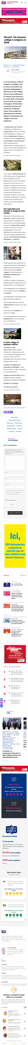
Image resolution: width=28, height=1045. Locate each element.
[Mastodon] (1, 701)
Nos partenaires (11, 947)
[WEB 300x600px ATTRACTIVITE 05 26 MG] (15, 546)
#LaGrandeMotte (7, 734)
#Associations (7, 615)
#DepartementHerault (19, 65)
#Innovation (7, 581)
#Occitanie (18, 431)
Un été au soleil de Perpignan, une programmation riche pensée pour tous (16, 633)
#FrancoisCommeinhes (9, 740)
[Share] (1, 706)
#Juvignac (11, 431)
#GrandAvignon (16, 590)
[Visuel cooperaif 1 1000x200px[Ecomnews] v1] (14, 21)
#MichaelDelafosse (8, 742)
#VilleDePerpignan (15, 627)
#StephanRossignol (8, 747)
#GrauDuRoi (10, 733)
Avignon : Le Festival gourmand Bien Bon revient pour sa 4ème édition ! (17, 596)
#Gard (4, 733)
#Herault (19, 428)
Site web (7, 484)
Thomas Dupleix (15, 69)
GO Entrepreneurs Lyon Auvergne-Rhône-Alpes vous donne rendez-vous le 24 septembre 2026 (17, 608)
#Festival (6, 627)
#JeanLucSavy (15, 66)
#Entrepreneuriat (8, 602)
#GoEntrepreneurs (19, 602)
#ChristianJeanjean (8, 739)
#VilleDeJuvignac (11, 428)
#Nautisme (14, 581)
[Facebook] (1, 699)
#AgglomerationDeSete (9, 737)
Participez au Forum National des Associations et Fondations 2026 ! (18, 622)
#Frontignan (15, 731)
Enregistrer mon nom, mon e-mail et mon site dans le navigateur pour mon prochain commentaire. (15, 492)
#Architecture (7, 65)
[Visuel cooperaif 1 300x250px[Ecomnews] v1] (15, 654)
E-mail (6, 478)
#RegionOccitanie (15, 744)
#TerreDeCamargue (8, 748)
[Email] (1, 704)
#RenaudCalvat (11, 425)
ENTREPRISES (4, 982)
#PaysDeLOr (6, 744)
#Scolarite (19, 425)
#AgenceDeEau (7, 736)
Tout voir (22, 575)
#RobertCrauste (7, 745)
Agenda (3, 973)
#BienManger (7, 590)
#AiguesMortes (7, 731)
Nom (6, 472)
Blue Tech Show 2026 (17, 585)
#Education (7, 66)
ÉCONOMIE (4, 964)
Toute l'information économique (12, 2)
